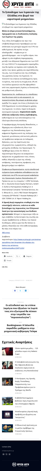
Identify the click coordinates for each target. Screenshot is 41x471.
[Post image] (7, 351)
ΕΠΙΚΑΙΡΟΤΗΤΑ (19, 280)
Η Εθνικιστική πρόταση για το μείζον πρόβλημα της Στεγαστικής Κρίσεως (26, 428)
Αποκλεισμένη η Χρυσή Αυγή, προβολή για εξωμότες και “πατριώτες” (26, 414)
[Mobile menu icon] (37, 5)
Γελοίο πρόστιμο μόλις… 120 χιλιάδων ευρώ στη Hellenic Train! (26, 351)
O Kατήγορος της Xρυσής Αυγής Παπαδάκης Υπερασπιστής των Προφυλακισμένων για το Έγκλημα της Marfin (25, 384)
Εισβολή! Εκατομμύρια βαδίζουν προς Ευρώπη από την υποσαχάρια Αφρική (26, 401)
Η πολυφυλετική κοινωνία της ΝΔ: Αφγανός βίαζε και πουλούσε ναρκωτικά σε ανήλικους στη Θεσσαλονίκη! (27, 366)
